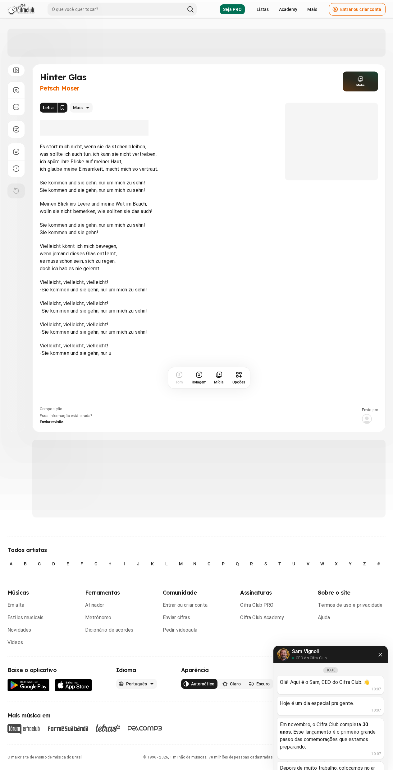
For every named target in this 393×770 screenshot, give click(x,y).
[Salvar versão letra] (62, 108)
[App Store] (73, 685)
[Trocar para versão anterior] (16, 168)
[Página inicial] (21, 9)
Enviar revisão (51, 422)
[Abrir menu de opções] (16, 70)
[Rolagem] (16, 90)
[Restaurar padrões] (16, 190)
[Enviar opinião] (16, 151)
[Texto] (16, 129)
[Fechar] (380, 655)
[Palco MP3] (145, 728)
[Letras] (108, 728)
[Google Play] (28, 685)
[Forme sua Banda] (67, 728)
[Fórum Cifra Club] (23, 729)
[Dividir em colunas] (16, 107)
